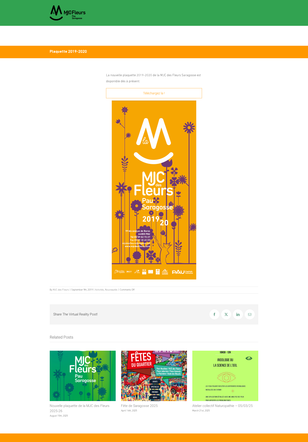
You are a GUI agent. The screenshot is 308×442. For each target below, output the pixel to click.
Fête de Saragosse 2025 (139, 406)
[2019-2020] (154, 102)
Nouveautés (111, 290)
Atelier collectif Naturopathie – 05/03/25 (222, 406)
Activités (99, 290)
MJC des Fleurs (61, 290)
